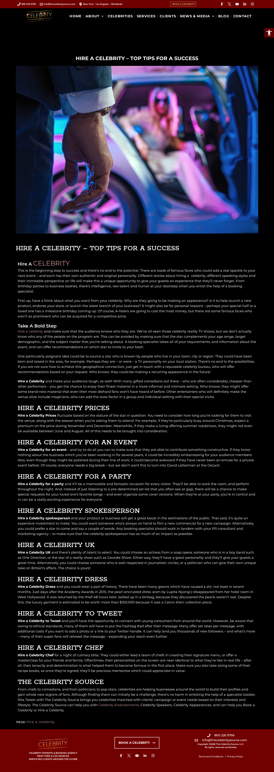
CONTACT (242, 16)
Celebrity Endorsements (118, 705)
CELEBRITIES (120, 16)
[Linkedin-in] (244, 4)
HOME (75, 16)
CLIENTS (168, 16)
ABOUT (92, 16)
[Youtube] (237, 4)
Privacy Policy (235, 756)
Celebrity (51, 263)
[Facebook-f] (221, 4)
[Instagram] (252, 4)
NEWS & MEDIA (195, 16)
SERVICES (146, 16)
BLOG (223, 16)
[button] (269, 33)
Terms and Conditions (211, 756)
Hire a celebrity (30, 331)
